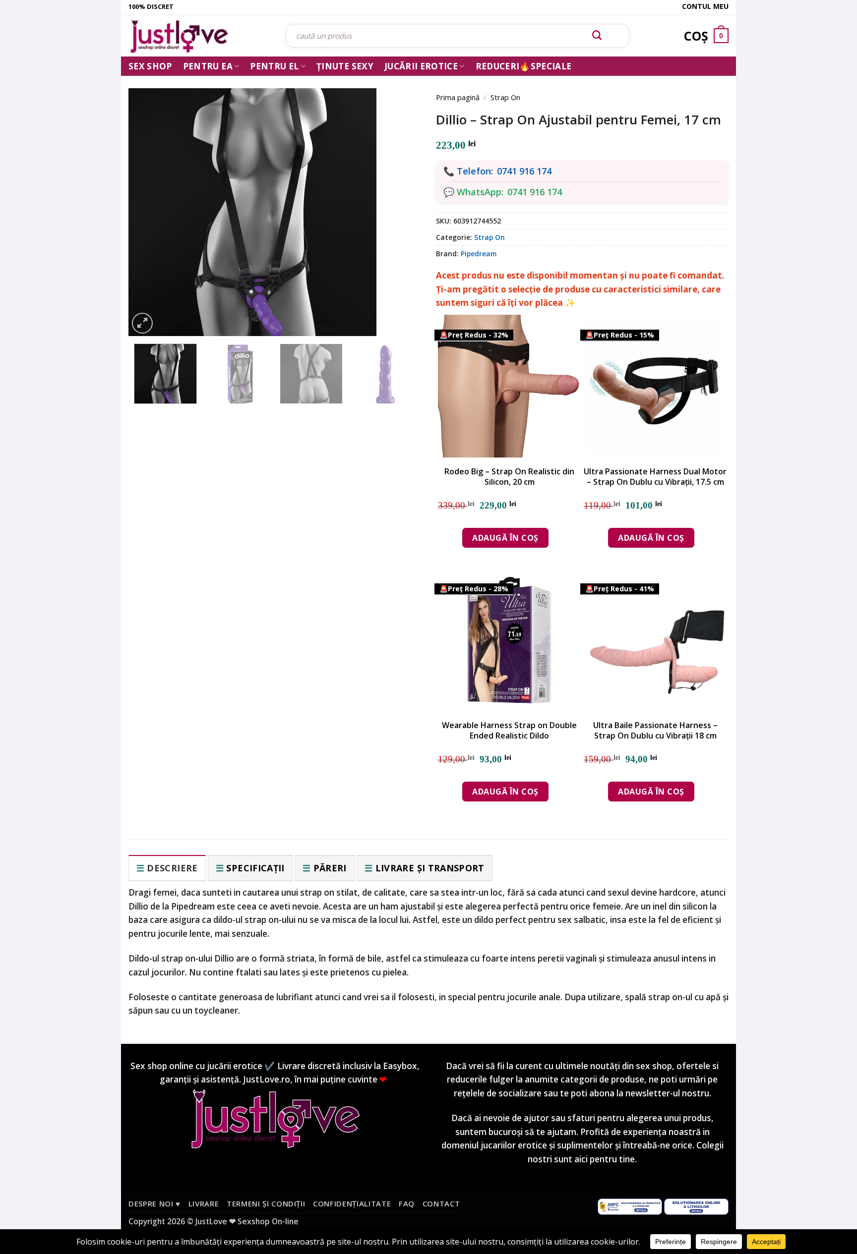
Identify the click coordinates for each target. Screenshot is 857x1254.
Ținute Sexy (344, 66)
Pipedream (478, 253)
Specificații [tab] (255, 868)
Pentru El (274, 66)
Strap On (505, 97)
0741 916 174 (524, 171)
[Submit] (597, 35)
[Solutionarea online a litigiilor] (696, 1205)
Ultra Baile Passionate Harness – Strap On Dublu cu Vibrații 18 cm (655, 730)
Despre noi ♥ (154, 1203)
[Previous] (151, 199)
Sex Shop (150, 66)
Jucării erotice (421, 66)
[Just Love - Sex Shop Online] (199, 36)
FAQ (407, 1203)
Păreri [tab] (330, 868)
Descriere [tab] (172, 868)
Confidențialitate (352, 1203)
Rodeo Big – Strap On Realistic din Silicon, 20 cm (509, 476)
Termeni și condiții (266, 1203)
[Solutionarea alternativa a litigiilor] (630, 1205)
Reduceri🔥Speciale (524, 66)
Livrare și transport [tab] (430, 868)
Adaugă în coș (505, 537)
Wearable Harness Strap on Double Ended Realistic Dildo (509, 730)
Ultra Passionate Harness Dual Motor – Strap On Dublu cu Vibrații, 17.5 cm (655, 476)
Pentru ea (208, 66)
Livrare (203, 1203)
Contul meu (705, 6)
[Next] (399, 199)
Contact (441, 1203)
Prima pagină (458, 97)
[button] (142, 323)
